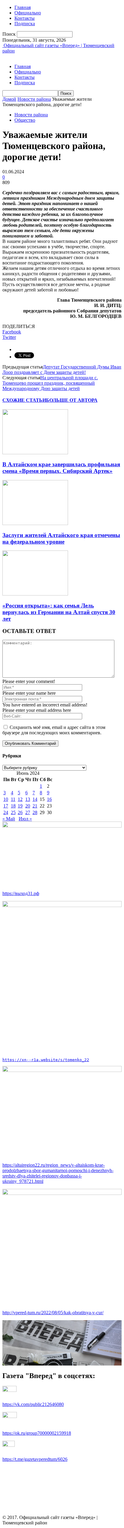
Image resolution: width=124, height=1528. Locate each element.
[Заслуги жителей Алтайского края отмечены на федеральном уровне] (35, 523)
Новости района (34, 99)
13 (27, 799)
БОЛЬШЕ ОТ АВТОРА (72, 400)
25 (13, 812)
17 (5, 805)
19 (20, 805)
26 (20, 812)
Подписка (24, 23)
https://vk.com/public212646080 (33, 1404)
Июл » (25, 818)
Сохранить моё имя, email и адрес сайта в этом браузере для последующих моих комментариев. (53, 730)
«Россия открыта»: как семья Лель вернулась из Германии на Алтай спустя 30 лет (58, 612)
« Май (8, 818)
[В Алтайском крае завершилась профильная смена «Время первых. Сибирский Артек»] (35, 452)
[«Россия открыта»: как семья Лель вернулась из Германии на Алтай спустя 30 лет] (35, 593)
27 (27, 812)
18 (13, 805)
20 (27, 805)
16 (49, 799)
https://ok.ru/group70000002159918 (36, 1433)
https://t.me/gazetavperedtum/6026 (34, 1459)
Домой (9, 99)
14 (35, 799)
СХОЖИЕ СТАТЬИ (24, 400)
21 (35, 805)
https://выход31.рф (20, 893)
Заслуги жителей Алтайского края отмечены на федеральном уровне (61, 538)
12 (20, 799)
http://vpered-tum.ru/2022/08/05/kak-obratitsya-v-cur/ (53, 1312)
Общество (24, 120)
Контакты (24, 18)
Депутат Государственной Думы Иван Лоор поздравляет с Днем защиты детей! (61, 369)
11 (13, 799)
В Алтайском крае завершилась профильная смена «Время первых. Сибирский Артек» (61, 467)
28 (35, 812)
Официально (27, 12)
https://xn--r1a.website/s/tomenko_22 (45, 1060)
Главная (22, 7)
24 (5, 812)
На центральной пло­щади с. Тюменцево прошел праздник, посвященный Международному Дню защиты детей (50, 383)
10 (5, 799)
